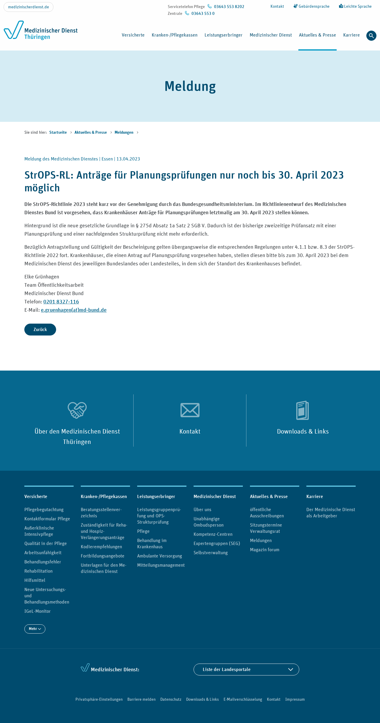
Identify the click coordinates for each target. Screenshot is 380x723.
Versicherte (35, 496)
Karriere (314, 496)
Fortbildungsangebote (102, 556)
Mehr (33, 628)
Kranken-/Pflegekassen (104, 496)
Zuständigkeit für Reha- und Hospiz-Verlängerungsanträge (104, 531)
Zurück (40, 329)
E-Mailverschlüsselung (243, 699)
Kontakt (277, 6)
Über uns (202, 509)
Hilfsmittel (34, 580)
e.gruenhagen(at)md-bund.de (74, 309)
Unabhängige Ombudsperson (209, 522)
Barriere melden (141, 699)
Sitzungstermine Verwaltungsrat (266, 528)
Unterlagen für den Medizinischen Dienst (103, 568)
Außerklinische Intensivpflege (39, 531)
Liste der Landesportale (227, 669)
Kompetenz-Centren (213, 534)
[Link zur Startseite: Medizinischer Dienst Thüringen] (42, 33)
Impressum (295, 699)
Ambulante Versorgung (159, 556)
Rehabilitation (38, 571)
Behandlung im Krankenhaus (152, 543)
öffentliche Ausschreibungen (267, 512)
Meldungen (124, 132)
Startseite (58, 132)
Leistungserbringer (156, 496)
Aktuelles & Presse (91, 132)
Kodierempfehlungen (101, 546)
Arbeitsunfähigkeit (42, 552)
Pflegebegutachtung (44, 509)
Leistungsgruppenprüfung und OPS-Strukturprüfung (159, 515)
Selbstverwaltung (211, 552)
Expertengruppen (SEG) (217, 543)
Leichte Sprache (357, 6)
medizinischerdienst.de (28, 7)
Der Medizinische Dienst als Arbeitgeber (330, 512)
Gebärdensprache (314, 6)
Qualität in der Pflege (45, 543)
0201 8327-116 (61, 301)
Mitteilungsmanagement (161, 565)
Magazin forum (264, 549)
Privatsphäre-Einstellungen (99, 699)
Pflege (143, 531)
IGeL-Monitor (37, 611)
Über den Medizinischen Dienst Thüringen (77, 436)
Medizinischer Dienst (215, 496)
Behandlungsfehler (42, 562)
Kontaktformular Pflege (47, 519)
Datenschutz (170, 699)
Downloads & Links (303, 431)
